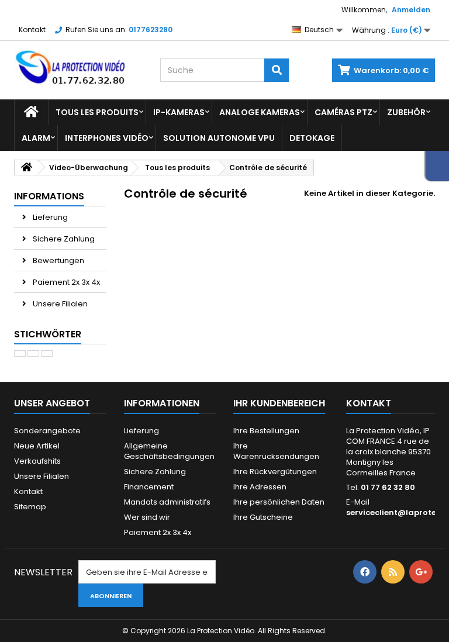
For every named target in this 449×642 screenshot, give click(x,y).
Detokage (311, 138)
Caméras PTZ (343, 112)
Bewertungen (57, 260)
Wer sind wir (147, 517)
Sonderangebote (47, 430)
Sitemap (30, 506)
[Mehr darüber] (20, 353)
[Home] (31, 112)
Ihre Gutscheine (263, 517)
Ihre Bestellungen (266, 430)
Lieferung (49, 217)
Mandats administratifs (167, 502)
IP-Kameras (179, 112)
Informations (49, 196)
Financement (149, 486)
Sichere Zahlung (63, 238)
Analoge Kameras (259, 112)
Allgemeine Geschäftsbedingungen (169, 451)
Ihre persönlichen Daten (278, 502)
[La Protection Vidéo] (78, 67)
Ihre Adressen (259, 486)
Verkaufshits (37, 461)
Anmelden (411, 10)
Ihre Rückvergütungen (275, 471)
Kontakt (32, 29)
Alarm (36, 138)
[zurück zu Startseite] (26, 167)
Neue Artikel (37, 445)
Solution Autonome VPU (219, 138)
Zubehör (406, 112)
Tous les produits (97, 112)
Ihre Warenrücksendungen (276, 451)
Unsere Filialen (59, 303)
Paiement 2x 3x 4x (65, 282)
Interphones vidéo (106, 138)
